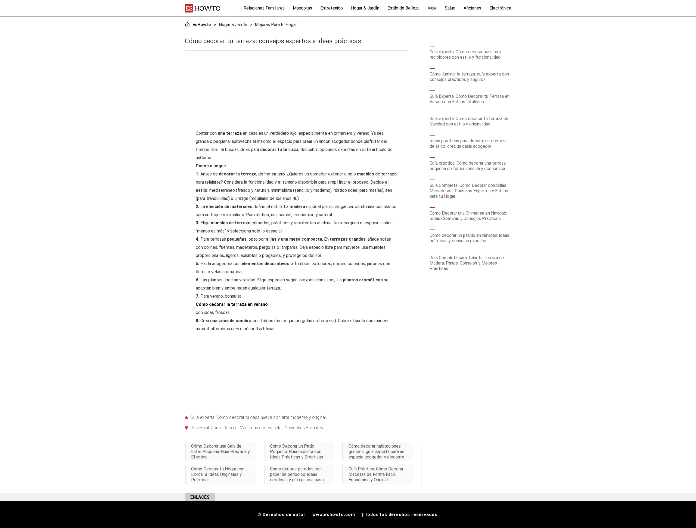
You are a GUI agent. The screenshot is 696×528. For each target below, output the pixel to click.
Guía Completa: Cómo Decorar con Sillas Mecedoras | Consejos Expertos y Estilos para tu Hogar (469, 191)
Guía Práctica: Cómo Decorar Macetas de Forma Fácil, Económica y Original (376, 474)
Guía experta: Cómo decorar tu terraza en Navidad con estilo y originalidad (469, 121)
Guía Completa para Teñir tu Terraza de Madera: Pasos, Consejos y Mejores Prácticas (467, 263)
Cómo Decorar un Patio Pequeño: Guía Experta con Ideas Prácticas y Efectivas (296, 452)
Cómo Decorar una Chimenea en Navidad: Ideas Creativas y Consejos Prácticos (468, 215)
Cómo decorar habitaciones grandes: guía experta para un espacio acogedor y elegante (376, 452)
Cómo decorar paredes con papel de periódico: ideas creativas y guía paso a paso (297, 474)
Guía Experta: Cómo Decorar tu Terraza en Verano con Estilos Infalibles (469, 99)
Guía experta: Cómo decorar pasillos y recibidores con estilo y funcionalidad (465, 54)
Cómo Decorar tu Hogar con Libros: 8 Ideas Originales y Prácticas (217, 474)
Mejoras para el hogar (276, 24)
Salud (450, 8)
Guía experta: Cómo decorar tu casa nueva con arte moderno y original (258, 417)
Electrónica (500, 8)
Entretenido (331, 8)
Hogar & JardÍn (365, 8)
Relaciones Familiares (264, 8)
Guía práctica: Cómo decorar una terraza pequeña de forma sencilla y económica (468, 166)
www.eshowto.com (333, 514)
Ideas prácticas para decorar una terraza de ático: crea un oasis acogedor (468, 143)
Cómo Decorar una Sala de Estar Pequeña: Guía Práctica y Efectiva (220, 452)
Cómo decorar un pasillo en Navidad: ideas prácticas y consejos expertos (469, 238)
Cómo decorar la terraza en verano (232, 304)
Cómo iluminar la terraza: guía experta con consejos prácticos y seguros (469, 76)
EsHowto (201, 24)
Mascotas (302, 8)
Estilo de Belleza (403, 8)
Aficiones (472, 8)
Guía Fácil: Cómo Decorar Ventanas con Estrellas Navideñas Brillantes (256, 427)
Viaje (432, 8)
